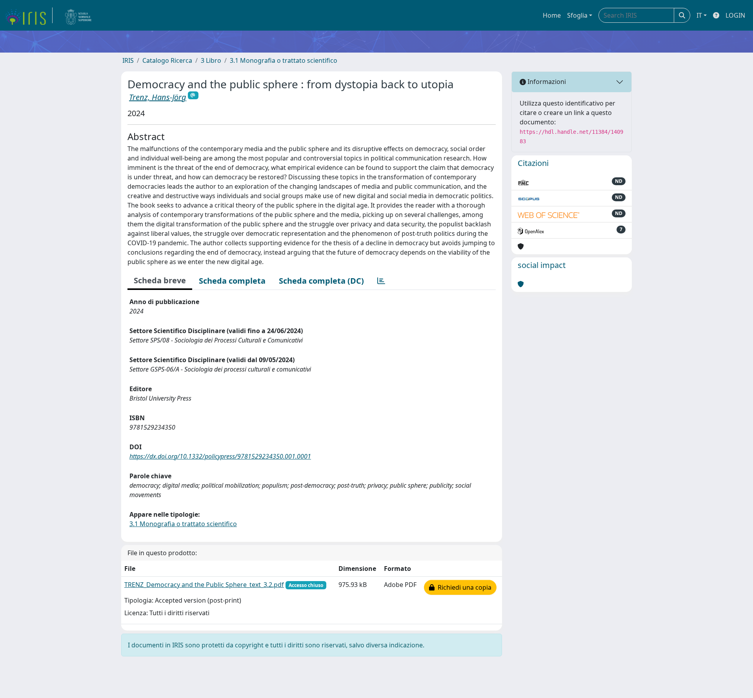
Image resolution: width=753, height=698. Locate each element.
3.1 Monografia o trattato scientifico (283, 60)
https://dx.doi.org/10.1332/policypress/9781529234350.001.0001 (220, 456)
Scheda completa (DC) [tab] (321, 280)
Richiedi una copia (463, 587)
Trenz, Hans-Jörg (157, 97)
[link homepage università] (78, 15)
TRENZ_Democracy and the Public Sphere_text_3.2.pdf (204, 584)
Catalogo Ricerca (167, 60)
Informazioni (546, 81)
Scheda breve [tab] (160, 280)
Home (552, 15)
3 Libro (211, 60)
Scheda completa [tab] (232, 280)
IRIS (128, 60)
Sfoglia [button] (577, 15)
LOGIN (735, 15)
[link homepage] (29, 15)
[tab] (381, 281)
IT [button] (699, 15)
